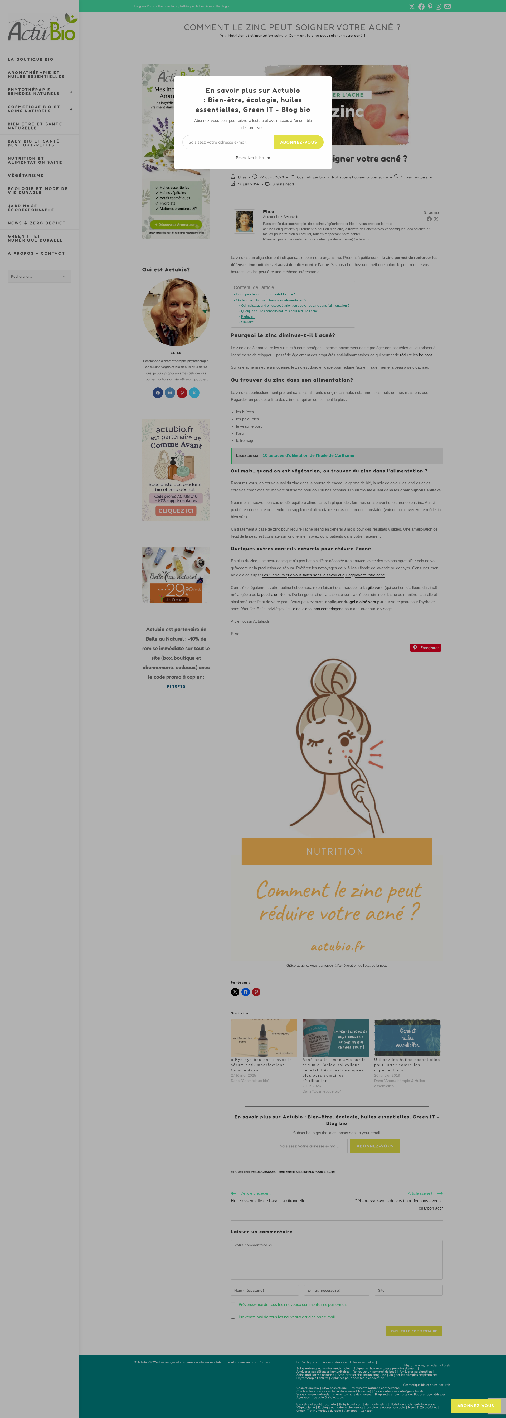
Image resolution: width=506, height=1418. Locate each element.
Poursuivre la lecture (253, 157)
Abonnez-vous (298, 142)
